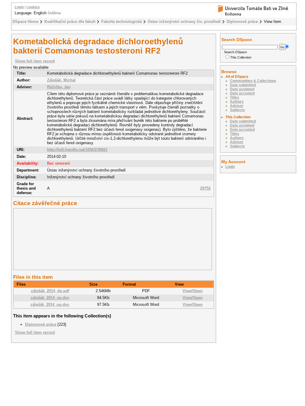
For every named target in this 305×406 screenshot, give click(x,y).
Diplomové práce (242, 21)
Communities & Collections (253, 81)
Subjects (237, 110)
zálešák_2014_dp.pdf (50, 291)
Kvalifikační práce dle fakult (69, 21)
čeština (54, 13)
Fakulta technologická (121, 21)
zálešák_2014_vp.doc (50, 297)
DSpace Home (25, 21)
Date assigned (242, 89)
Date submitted (243, 85)
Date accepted (242, 93)
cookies (33, 7)
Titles (234, 97)
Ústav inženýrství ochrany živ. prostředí (184, 21)
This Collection (240, 57)
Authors (237, 102)
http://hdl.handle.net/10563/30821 (77, 149)
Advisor (236, 106)
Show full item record (35, 61)
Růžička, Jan (59, 87)
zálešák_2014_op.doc (49, 304)
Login (19, 7)
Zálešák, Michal (61, 80)
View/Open (193, 291)
